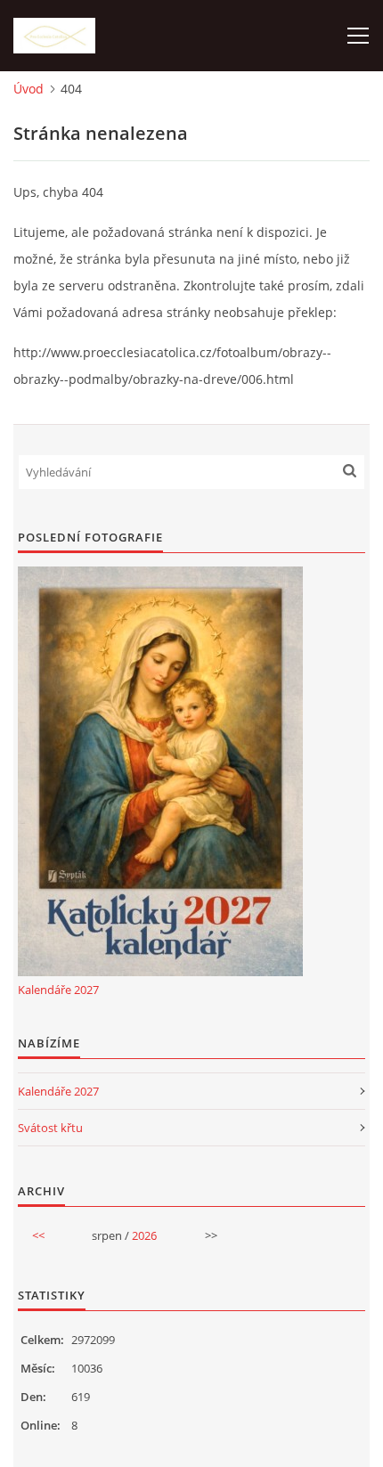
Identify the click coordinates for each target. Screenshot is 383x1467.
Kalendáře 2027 (58, 990)
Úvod (28, 88)
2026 (144, 1235)
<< (38, 1235)
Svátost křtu (50, 1128)
